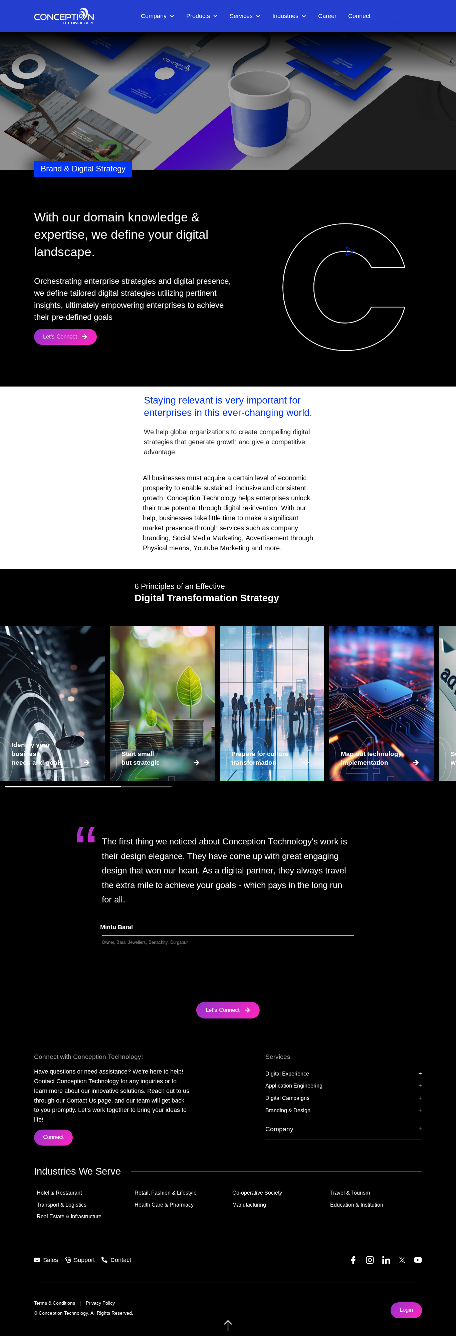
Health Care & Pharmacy (164, 1205)
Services (241, 16)
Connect (359, 16)
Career (327, 16)
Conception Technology (63, 1313)
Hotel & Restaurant (59, 1193)
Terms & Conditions (54, 1303)
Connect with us (38, 760)
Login (406, 1310)
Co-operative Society (257, 1193)
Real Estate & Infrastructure (69, 1216)
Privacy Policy (100, 1303)
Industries (285, 16)
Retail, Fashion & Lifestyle (166, 1193)
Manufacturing (249, 1205)
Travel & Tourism (350, 1193)
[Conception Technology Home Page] (84, 16)
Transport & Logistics (61, 1205)
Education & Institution (356, 1205)
